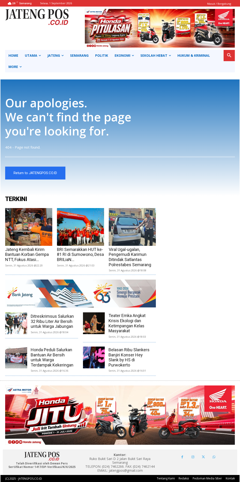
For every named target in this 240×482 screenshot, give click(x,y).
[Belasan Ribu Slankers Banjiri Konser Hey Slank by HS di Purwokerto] (94, 357)
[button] (229, 55)
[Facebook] (182, 457)
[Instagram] (193, 457)
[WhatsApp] (214, 457)
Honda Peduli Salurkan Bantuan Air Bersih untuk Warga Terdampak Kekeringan (52, 357)
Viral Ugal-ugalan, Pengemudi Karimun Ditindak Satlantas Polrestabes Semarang (130, 257)
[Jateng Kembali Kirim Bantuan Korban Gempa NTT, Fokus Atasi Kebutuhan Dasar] (28, 227)
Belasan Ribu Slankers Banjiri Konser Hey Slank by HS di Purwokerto (129, 357)
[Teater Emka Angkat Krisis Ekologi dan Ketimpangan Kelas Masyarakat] (94, 323)
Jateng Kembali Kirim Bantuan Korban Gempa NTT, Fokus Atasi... (27, 254)
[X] (203, 457)
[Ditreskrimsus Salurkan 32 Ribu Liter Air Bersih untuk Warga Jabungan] (16, 323)
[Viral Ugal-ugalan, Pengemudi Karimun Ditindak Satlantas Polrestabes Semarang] (132, 227)
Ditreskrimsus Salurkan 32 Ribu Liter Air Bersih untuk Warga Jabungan (52, 321)
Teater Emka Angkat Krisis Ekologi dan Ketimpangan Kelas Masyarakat (127, 323)
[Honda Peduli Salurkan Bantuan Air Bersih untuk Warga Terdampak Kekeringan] (16, 357)
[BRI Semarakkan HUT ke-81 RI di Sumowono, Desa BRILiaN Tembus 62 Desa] (80, 227)
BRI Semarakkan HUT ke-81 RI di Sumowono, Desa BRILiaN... (80, 254)
